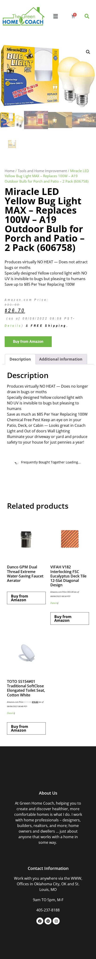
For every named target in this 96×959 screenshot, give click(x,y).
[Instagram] (56, 920)
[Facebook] (39, 920)
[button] (55, 16)
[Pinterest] (48, 920)
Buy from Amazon (28, 341)
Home (9, 170)
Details (13, 325)
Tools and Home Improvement (42, 170)
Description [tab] (20, 359)
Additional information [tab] (60, 359)
